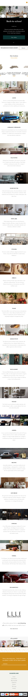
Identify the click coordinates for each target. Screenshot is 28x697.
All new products (14, 57)
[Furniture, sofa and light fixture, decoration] (14, 3)
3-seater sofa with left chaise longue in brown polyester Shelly (14, 73)
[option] (14, 24)
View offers (14, 37)
